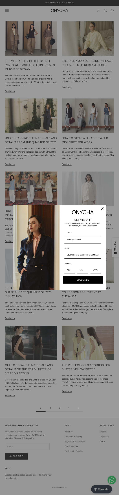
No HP (67, 248)
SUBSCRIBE (83, 279)
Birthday (67, 263)
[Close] (102, 208)
